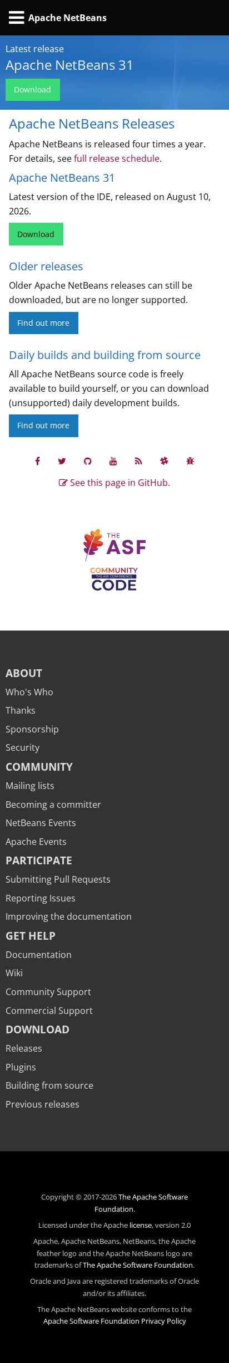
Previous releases (42, 1104)
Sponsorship (32, 729)
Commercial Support (49, 1011)
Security (22, 747)
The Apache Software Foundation (138, 1265)
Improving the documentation (69, 916)
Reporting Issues (41, 898)
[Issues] (190, 461)
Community (39, 766)
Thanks (21, 710)
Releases (24, 1048)
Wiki (14, 973)
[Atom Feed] (138, 461)
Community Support (48, 992)
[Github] (88, 461)
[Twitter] (62, 461)
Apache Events (36, 842)
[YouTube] (113, 461)
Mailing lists (30, 786)
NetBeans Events (41, 823)
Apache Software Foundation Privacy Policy (114, 1321)
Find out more (43, 322)
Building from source (49, 1085)
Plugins (21, 1067)
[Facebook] (37, 461)
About (24, 672)
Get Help (31, 935)
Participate (39, 860)
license (141, 1225)
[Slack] (164, 461)
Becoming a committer (53, 804)
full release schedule (117, 158)
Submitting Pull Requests (58, 879)
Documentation (39, 955)
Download (32, 89)
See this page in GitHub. (119, 482)
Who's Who (29, 692)
